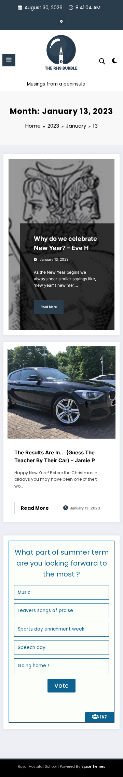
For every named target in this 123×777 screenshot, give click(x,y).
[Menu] (8, 60)
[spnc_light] (115, 62)
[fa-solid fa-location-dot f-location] (61, 21)
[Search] (102, 61)
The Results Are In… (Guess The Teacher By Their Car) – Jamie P (54, 456)
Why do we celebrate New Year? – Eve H (65, 243)
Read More (49, 307)
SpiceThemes (93, 766)
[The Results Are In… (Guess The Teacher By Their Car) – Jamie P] (61, 392)
